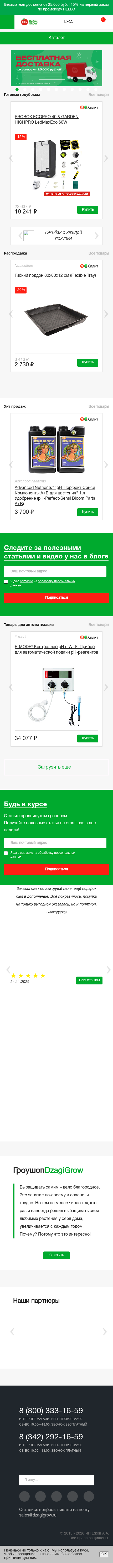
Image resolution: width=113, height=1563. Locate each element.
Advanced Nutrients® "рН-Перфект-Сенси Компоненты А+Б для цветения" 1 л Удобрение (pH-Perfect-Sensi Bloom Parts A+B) (55, 495)
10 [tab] (88, 89)
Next (106, 158)
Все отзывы (89, 980)
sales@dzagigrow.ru (37, 1515)
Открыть (56, 1255)
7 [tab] (64, 89)
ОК (104, 1554)
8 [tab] (72, 89)
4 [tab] (40, 89)
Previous (7, 158)
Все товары (99, 95)
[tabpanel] (56, 68)
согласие (26, 581)
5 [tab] (48, 89)
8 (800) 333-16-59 (51, 1411)
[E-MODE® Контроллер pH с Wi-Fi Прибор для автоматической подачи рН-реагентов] (56, 696)
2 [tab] (25, 89)
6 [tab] (56, 89)
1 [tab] (17, 89)
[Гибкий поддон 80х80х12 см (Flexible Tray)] (56, 319)
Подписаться (56, 597)
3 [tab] (32, 89)
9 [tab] (80, 89)
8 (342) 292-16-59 (51, 1437)
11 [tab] (96, 89)
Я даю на (43, 583)
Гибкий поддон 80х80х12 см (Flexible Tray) (55, 276)
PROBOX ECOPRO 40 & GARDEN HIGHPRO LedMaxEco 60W (47, 119)
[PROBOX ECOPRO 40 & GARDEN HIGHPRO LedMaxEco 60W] (56, 166)
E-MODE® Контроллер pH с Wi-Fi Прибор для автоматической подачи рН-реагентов (56, 649)
